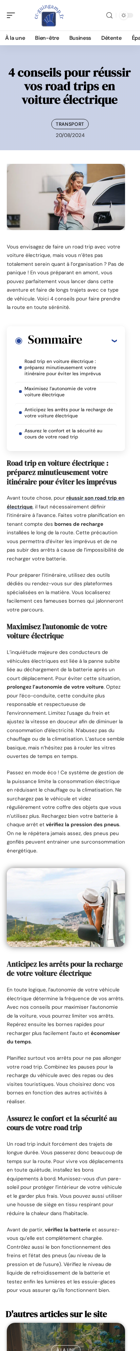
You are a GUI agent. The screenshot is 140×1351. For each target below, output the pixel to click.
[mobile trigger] (12, 15)
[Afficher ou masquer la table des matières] (99, 340)
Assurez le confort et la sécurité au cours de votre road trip (63, 434)
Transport (70, 124)
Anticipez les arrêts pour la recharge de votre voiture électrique (68, 412)
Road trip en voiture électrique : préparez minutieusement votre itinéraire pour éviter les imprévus (62, 367)
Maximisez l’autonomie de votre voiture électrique (60, 391)
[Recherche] (109, 15)
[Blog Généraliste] (49, 15)
